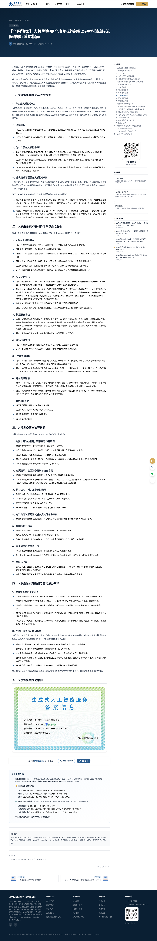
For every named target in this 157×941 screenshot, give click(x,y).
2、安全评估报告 (122, 87)
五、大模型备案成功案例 (123, 134)
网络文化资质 (77, 909)
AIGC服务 (35, 4)
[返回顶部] (152, 480)
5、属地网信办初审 (123, 117)
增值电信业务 (77, 905)
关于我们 (69, 4)
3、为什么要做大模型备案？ (126, 76)
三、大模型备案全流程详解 (123, 104)
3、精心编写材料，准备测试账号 (127, 112)
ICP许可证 (50, 901)
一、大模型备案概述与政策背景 (125, 68)
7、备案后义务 (121, 123)
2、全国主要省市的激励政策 (126, 131)
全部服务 (46, 4)
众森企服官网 (91, 837)
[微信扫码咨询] (152, 473)
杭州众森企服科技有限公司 (22, 896)
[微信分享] (99, 866)
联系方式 (102, 905)
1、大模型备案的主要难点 (125, 128)
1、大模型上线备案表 (123, 84)
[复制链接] (108, 866)
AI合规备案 (40, 859)
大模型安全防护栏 (105, 917)
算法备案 (49, 909)
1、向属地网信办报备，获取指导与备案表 (130, 106)
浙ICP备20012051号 (92, 934)
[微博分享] (104, 866)
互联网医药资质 (78, 917)
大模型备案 (13, 859)
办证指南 (27, 20)
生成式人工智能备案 (27, 859)
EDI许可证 (50, 905)
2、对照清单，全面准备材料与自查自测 (130, 109)
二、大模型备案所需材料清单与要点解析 (128, 82)
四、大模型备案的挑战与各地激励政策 (127, 126)
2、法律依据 (120, 73)
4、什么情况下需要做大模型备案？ (128, 79)
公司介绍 (102, 901)
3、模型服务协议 (122, 90)
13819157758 (132, 901)
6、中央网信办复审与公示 (125, 120)
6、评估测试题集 (122, 98)
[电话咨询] (152, 467)
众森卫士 (80, 4)
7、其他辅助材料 (122, 101)
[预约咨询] (152, 461)
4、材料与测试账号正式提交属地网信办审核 (131, 115)
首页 (27, 4)
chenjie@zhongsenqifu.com (138, 904)
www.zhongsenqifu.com (24, 837)
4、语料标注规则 (122, 93)
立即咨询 (143, 4)
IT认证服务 (76, 913)
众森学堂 (58, 4)
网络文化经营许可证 (53, 917)
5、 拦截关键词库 (122, 95)
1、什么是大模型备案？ (124, 71)
